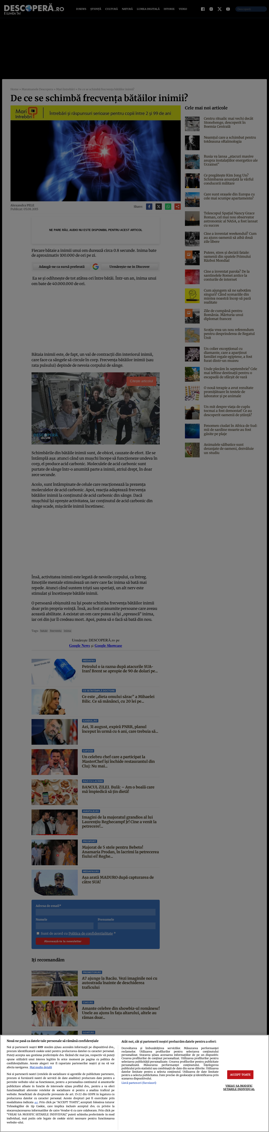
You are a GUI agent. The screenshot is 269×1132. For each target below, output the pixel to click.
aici (36, 1102)
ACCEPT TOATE (240, 1074)
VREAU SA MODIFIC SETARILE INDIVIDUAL (238, 1087)
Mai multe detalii (41, 1067)
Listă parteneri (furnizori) (138, 1082)
